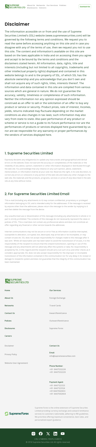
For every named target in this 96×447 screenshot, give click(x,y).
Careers (42, 8)
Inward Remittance (58, 313)
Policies (62, 5)
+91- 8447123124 (57, 388)
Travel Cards (55, 305)
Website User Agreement (16, 363)
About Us (31, 5)
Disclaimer (9, 345)
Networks (40, 5)
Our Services (52, 5)
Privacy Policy (11, 354)
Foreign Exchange (57, 298)
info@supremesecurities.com (62, 356)
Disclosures (32, 8)
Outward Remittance (59, 321)
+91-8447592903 (57, 391)
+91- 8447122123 (57, 385)
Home (7, 290)
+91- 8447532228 (57, 369)
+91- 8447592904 (57, 394)
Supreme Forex (56, 328)
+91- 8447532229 (57, 372)
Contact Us (85, 6)
